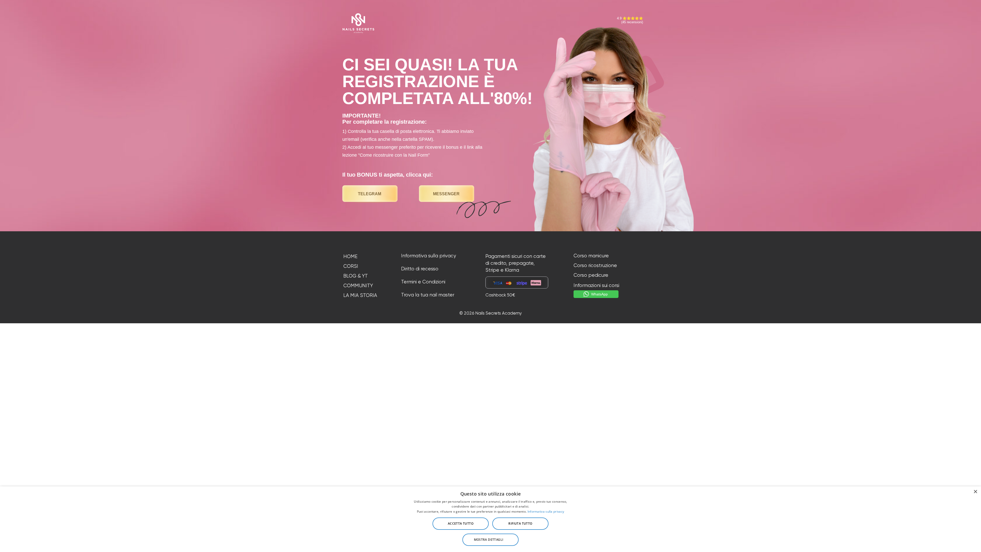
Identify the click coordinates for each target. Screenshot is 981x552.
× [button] (975, 492)
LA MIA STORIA (360, 295)
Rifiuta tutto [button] (520, 523)
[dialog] (490, 519)
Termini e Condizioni (423, 282)
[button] (490, 540)
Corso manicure (591, 256)
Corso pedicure (591, 275)
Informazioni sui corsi (596, 285)
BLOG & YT (355, 276)
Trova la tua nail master (427, 295)
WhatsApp (599, 294)
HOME (350, 256)
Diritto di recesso (419, 269)
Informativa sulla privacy (428, 256)
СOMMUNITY (358, 286)
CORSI (350, 266)
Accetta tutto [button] (460, 523)
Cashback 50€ (500, 294)
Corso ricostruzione (595, 265)
